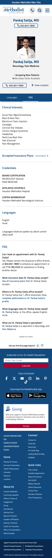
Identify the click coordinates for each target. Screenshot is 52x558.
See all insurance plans (13, 281)
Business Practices (10, 522)
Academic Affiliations (11, 519)
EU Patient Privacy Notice (12, 549)
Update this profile (26, 336)
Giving (6, 505)
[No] (42, 345)
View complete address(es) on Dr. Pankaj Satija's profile (24, 298)
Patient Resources (34, 487)
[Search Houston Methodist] (40, 10)
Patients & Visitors (10, 461)
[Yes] (38, 345)
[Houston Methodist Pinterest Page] (45, 378)
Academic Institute (10, 442)
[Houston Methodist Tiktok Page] (26, 382)
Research (7, 475)
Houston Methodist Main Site (26, 2)
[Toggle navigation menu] (47, 10)
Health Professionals (11, 468)
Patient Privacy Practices (12, 546)
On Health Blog (33, 450)
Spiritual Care (8, 512)
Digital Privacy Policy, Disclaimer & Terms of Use (20, 542)
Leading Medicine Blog (36, 454)
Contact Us (32, 440)
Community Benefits (11, 495)
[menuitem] (26, 2)
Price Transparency (35, 497)
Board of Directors (10, 515)
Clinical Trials (33, 490)
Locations (7, 479)
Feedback (31, 457)
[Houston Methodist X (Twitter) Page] (14, 378)
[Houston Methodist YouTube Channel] (22, 378)
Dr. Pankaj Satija (10, 312)
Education (7, 472)
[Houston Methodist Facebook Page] (6, 378)
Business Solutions (35, 494)
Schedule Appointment (36, 473)
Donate (26, 425)
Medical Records (34, 483)
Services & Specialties (12, 465)
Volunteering (8, 509)
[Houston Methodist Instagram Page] (30, 378)
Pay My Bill (32, 480)
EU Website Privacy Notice (34, 546)
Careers (6, 449)
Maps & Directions (35, 476)
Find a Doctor (33, 469)
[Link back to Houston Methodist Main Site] (13, 10)
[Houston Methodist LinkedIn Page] (37, 378)
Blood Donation (9, 533)
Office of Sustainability (12, 529)
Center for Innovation (11, 526)
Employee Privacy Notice (33, 549)
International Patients (11, 446)
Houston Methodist (10, 491)
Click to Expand (41, 156)
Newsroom (32, 447)
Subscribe (26, 365)
